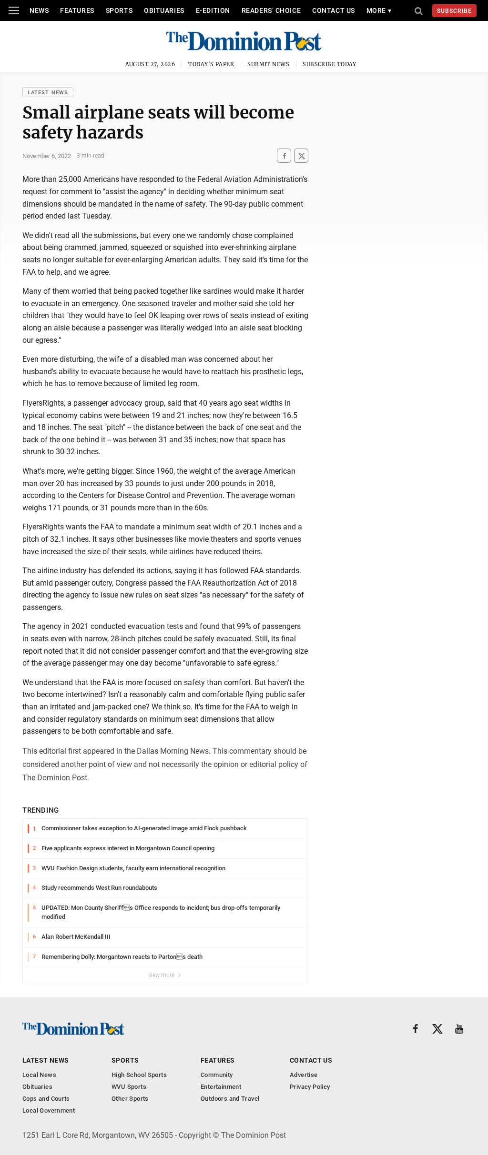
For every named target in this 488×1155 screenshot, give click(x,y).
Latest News (48, 93)
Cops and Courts (46, 1098)
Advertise (304, 1074)
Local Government (48, 1110)
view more (162, 975)
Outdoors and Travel (230, 1098)
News (39, 10)
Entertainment (221, 1086)
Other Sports (130, 1098)
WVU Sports (129, 1086)
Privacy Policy (310, 1086)
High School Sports (139, 1074)
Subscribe (454, 11)
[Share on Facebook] (284, 156)
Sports (119, 10)
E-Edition (213, 10)
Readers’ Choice (271, 10)
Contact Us (333, 10)
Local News (39, 1074)
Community (217, 1074)
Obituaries (164, 10)
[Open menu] (14, 10)
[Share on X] (301, 156)
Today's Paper (211, 64)
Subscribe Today (329, 64)
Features (77, 10)
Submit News (268, 64)
